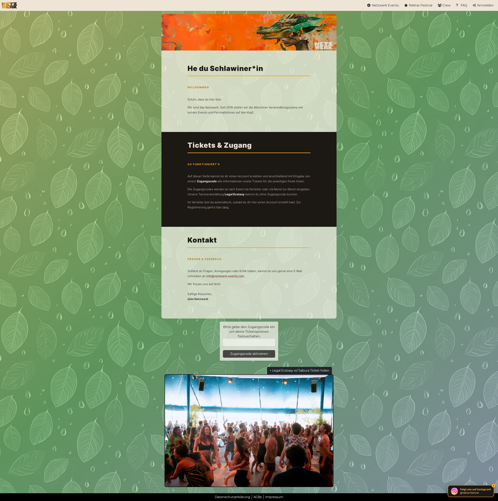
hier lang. (222, 207)
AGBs (257, 497)
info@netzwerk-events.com (225, 276)
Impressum (274, 497)
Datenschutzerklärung (232, 497)
